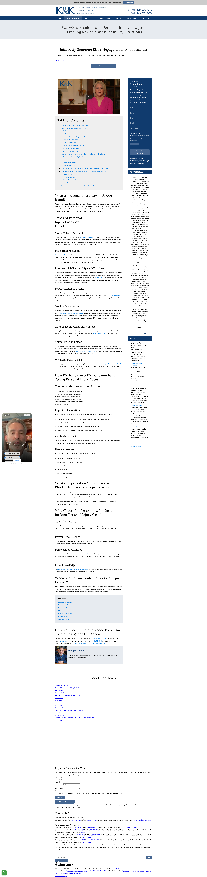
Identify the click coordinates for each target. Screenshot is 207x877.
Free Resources (103, 18)
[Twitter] (59, 866)
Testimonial (136, 172)
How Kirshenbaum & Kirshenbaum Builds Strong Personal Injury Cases (83, 154)
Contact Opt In (135, 133)
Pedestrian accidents (61, 255)
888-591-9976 (144, 9)
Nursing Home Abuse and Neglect (74, 145)
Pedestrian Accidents (70, 134)
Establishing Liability (69, 163)
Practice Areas (72, 18)
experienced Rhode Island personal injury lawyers (72, 569)
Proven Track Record (70, 177)
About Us (87, 18)
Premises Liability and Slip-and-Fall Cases (76, 137)
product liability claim (113, 295)
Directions (134, 365)
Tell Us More (59, 788)
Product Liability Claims (70, 139)
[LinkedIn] (61, 866)
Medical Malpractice (69, 142)
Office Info (136, 820)
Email (57, 782)
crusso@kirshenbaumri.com (84, 651)
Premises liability (99, 277)
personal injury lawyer (100, 638)
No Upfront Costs (68, 174)
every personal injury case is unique (79, 554)
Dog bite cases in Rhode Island (85, 351)
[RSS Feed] (72, 866)
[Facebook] (56, 866)
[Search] (149, 857)
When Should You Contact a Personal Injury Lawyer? (77, 186)
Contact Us (145, 18)
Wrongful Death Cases (70, 151)
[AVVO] (67, 866)
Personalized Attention (70, 180)
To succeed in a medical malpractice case (70, 313)
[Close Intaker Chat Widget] (28, 415)
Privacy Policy (114, 868)
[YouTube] (64, 866)
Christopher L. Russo (75, 651)
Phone (57, 780)
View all (146, 333)
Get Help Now (103, 66)
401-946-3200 (144, 12)
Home (60, 18)
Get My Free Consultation (140, 152)
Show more (134, 144)
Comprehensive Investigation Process (75, 157)
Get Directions (135, 827)
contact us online (64, 641)
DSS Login (64, 876)
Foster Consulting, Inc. (97, 871)
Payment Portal (61, 861)
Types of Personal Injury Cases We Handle (74, 128)
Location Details (136, 363)
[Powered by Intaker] (20, 463)
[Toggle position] (25, 415)
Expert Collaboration (69, 160)
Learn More (129, 2)
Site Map (58, 876)
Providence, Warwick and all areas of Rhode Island (90, 643)
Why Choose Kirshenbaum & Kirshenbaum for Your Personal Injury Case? (84, 171)
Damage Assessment (69, 165)
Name (57, 777)
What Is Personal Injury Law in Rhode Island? (75, 125)
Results (118, 18)
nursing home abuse (99, 333)
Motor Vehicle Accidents (71, 131)
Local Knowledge (68, 183)
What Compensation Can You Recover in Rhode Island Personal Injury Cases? (85, 168)
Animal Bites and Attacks (71, 148)
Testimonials (131, 18)
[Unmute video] (5, 415)
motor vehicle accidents (87, 237)
